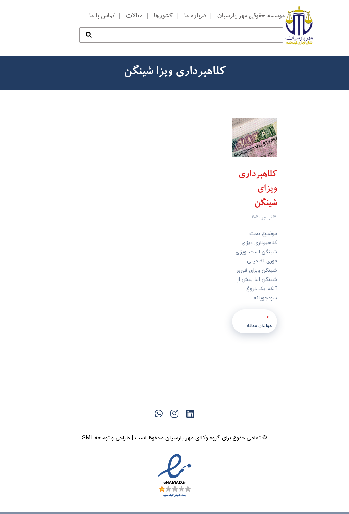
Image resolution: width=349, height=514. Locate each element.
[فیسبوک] (188, 425)
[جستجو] (89, 28)
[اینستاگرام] (147, 425)
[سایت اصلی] (202, 425)
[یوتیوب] (161, 425)
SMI (87, 438)
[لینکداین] (174, 425)
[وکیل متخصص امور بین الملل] (299, 25)
